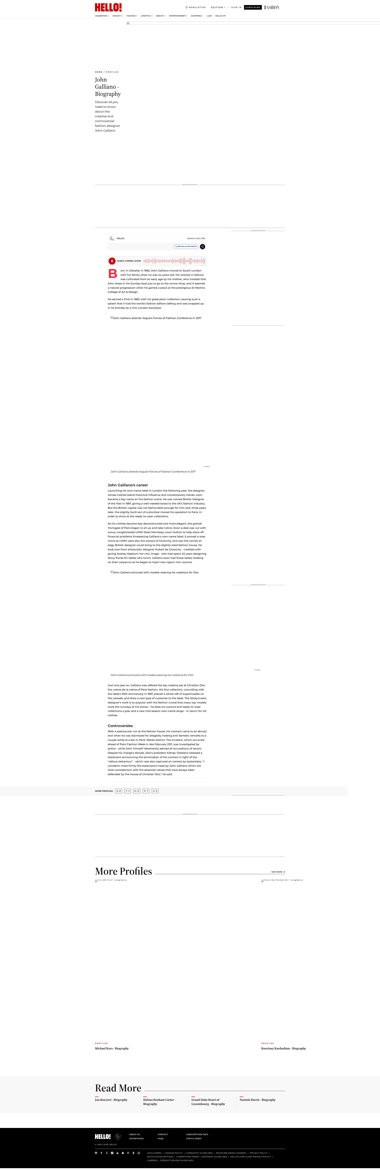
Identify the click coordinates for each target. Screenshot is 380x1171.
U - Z (155, 791)
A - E (119, 791)
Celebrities (101, 16)
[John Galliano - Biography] (272, 7)
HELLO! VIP (220, 16)
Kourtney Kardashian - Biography (283, 1048)
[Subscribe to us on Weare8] (133, 1153)
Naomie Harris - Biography (258, 1100)
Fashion (131, 16)
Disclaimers (154, 1153)
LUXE (209, 16)
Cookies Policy (174, 1153)
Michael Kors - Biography (112, 1048)
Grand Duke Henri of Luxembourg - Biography (208, 1102)
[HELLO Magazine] (108, 7)
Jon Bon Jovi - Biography (111, 1100)
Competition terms (187, 1157)
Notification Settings (160, 1157)
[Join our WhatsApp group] (139, 1153)
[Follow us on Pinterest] (128, 1153)
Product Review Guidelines (176, 1160)
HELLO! (120, 238)
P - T (146, 791)
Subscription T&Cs (196, 1134)
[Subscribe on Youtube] (117, 1153)
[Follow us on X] (107, 1153)
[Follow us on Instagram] (96, 1153)
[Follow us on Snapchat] (123, 1153)
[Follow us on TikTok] (112, 1153)
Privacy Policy (259, 1153)
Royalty (117, 16)
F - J (127, 791)
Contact (163, 1134)
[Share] (202, 247)
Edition (217, 7)
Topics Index (193, 1138)
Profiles (112, 72)
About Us (134, 1134)
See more (276, 872)
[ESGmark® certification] (116, 1136)
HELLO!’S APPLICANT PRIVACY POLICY (250, 1157)
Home (99, 72)
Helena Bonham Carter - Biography (159, 1102)
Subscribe (253, 7)
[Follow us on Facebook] (101, 1153)
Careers (152, 1160)
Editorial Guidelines (214, 1157)
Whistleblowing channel (231, 1153)
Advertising (136, 1138)
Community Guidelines (199, 1153)
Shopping (196, 16)
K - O (136, 791)
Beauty (160, 16)
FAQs (161, 1138)
